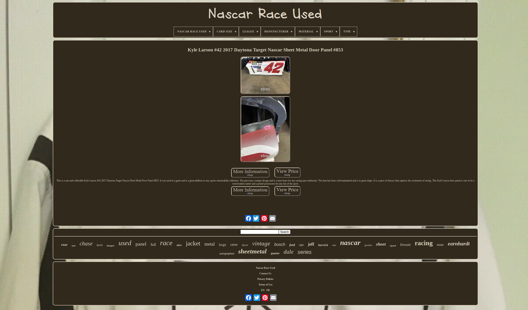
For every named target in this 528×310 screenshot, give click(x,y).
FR (268, 290)
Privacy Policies (265, 279)
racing (424, 243)
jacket (193, 243)
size (301, 245)
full (153, 244)
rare (334, 245)
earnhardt (459, 244)
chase (86, 243)
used (125, 243)
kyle (73, 246)
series (305, 252)
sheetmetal (252, 251)
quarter (275, 253)
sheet (381, 244)
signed (393, 245)
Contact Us (265, 273)
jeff (311, 244)
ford (292, 245)
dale (288, 251)
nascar (350, 243)
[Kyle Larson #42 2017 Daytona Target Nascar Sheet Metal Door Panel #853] (265, 76)
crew (234, 244)
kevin (100, 245)
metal (209, 244)
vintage (261, 243)
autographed (226, 253)
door (245, 245)
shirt (179, 245)
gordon (368, 245)
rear (64, 245)
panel (141, 244)
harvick (323, 245)
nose (440, 245)
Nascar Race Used (265, 267)
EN (263, 290)
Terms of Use (265, 284)
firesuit (405, 245)
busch (279, 244)
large (222, 245)
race (166, 243)
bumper (110, 245)
